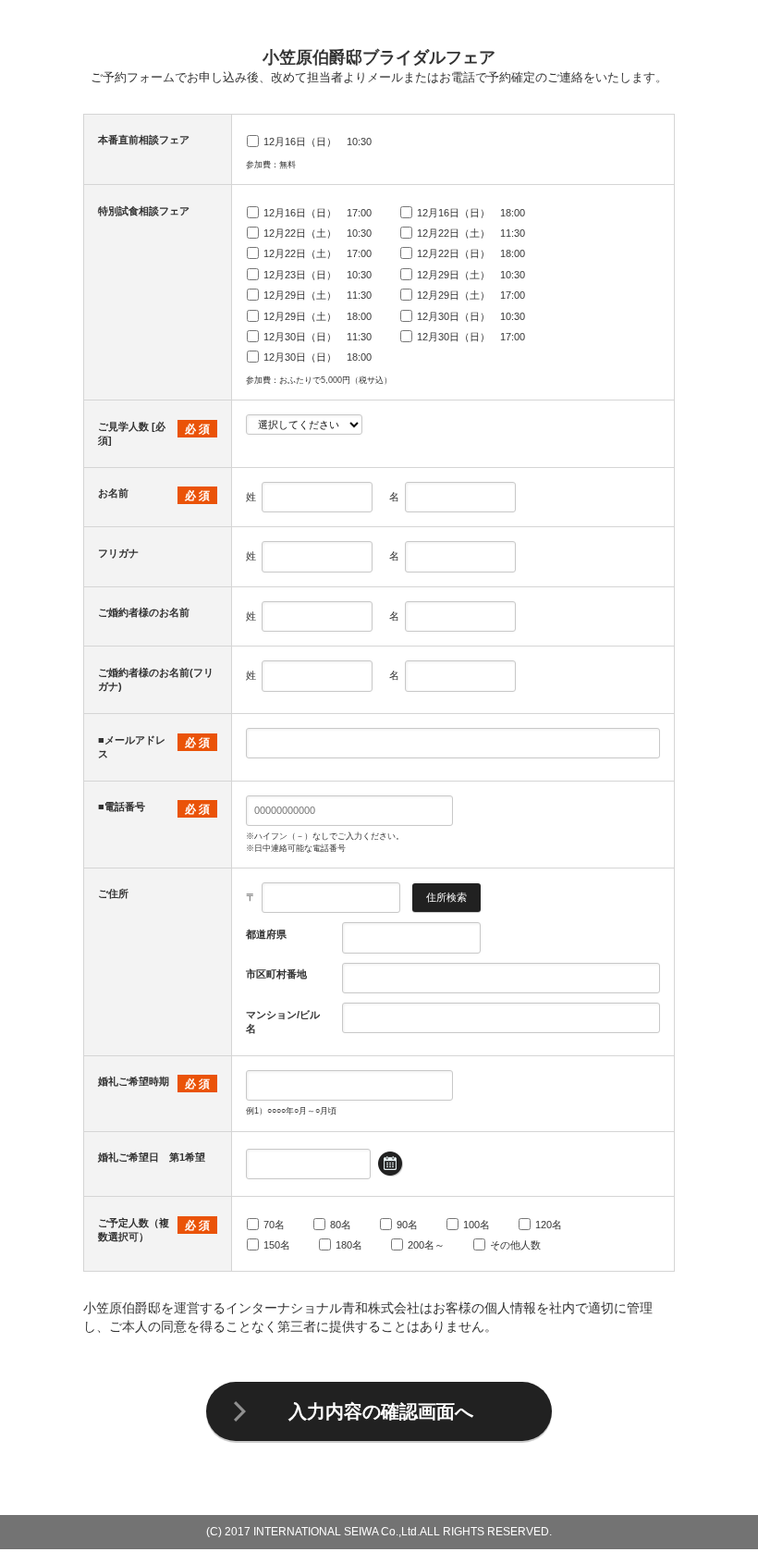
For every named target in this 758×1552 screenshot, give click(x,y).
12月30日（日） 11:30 (317, 336)
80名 (340, 1224)
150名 (276, 1244)
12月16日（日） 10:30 (317, 141)
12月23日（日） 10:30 (317, 274)
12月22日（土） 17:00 (317, 253)
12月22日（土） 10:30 (317, 233)
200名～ (426, 1244)
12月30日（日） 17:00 (471, 336)
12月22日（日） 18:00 (471, 253)
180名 (349, 1244)
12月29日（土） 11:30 (317, 295)
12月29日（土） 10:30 (471, 274)
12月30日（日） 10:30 (471, 316)
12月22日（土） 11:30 (471, 233)
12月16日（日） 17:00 (317, 212)
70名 (274, 1224)
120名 (548, 1224)
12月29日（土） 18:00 (317, 316)
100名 (476, 1224)
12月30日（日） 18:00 (317, 357)
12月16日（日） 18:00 (471, 212)
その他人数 (515, 1244)
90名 (407, 1224)
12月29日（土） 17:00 (471, 295)
